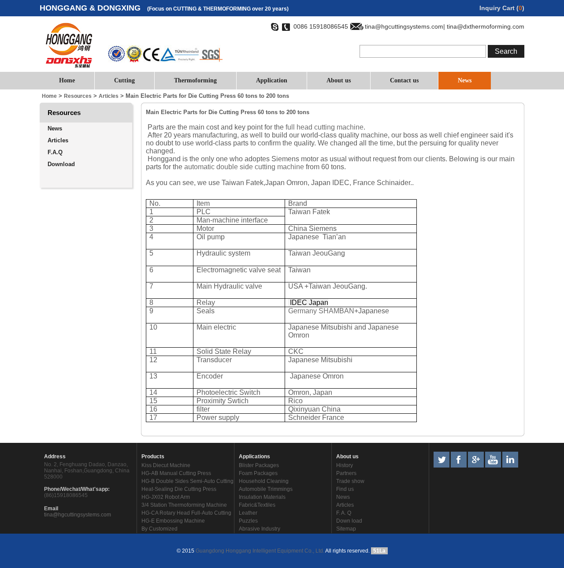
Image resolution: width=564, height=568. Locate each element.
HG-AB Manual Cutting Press (176, 473)
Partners (346, 473)
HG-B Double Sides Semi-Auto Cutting (187, 481)
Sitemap (346, 529)
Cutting (124, 80)
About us (339, 80)
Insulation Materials (262, 497)
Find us (345, 489)
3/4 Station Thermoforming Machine (184, 505)
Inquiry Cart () (501, 7)
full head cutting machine (325, 127)
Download (61, 164)
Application (271, 80)
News (464, 80)
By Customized (159, 529)
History (344, 465)
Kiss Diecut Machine (165, 465)
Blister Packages (259, 465)
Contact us (404, 80)
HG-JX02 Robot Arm (165, 497)
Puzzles (248, 521)
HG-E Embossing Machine (173, 521)
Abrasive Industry (259, 529)
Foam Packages (258, 473)
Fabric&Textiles (257, 505)
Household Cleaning (264, 481)
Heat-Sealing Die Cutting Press (178, 489)
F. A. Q (343, 513)
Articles (58, 140)
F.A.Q (55, 152)
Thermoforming (195, 80)
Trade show (350, 481)
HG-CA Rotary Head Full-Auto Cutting (186, 513)
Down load (349, 521)
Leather (248, 513)
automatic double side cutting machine (244, 167)
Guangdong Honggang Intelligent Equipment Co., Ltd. (259, 551)
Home (67, 80)
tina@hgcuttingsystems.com (77, 515)
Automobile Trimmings (266, 489)
